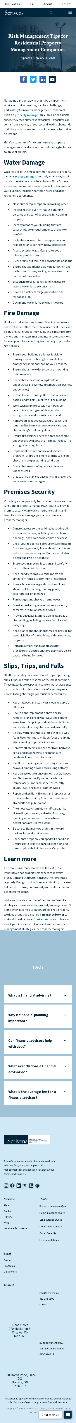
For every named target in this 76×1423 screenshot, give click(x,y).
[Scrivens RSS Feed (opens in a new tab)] (37, 1185)
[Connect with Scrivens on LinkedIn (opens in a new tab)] (18, 1185)
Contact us (41, 919)
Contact (8, 1211)
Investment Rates (49, 1240)
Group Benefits (47, 1233)
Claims (43, 1304)
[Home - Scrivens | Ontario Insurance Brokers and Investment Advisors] (27, 1140)
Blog (6, 1222)
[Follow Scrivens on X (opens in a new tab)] (25, 1185)
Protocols (9, 1266)
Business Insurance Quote (53, 1206)
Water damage (24, 176)
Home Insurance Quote (52, 1212)
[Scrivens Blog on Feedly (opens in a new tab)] (31, 1185)
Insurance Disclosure (15, 1228)
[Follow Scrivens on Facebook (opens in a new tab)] (12, 1185)
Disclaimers (10, 1271)
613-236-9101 (46, 1298)
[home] (14, 13)
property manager (27, 115)
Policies (8, 1260)
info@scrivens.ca (49, 1293)
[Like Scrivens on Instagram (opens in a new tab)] (6, 1185)
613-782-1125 (46, 1354)
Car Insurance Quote (50, 1219)
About (7, 1205)
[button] (70, 12)
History (8, 1216)
